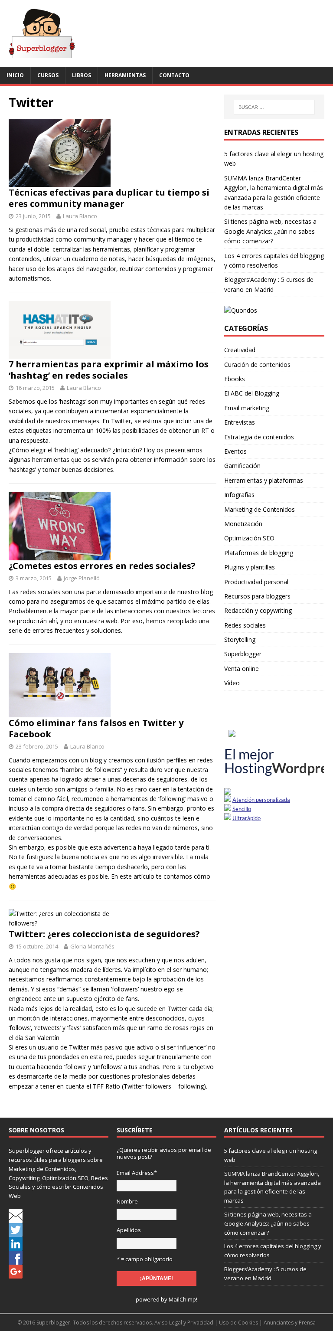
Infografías (239, 495)
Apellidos (129, 1230)
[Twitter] (16, 1232)
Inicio (15, 75)
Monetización (243, 524)
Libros (81, 75)
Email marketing (246, 408)
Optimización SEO (249, 538)
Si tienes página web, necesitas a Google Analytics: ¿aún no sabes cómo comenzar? (270, 231)
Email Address (137, 1173)
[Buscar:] (274, 107)
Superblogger (242, 654)
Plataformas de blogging (258, 553)
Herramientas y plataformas (263, 480)
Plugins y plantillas (249, 567)
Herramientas (125, 75)
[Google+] (16, 1274)
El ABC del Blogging (251, 393)
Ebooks (234, 379)
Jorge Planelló (82, 578)
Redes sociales (245, 625)
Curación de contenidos (257, 364)
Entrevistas (239, 422)
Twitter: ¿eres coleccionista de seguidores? (104, 934)
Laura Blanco (80, 216)
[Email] (16, 1218)
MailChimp (182, 1299)
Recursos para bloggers (257, 596)
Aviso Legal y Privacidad (183, 1322)
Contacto (174, 75)
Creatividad (239, 350)
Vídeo (232, 683)
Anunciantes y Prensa (290, 1322)
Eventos (235, 451)
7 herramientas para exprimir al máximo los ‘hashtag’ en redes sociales (109, 369)
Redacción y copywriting (258, 610)
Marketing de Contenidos (259, 509)
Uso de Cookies (238, 1322)
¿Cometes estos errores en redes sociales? (102, 566)
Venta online (241, 668)
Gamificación (242, 465)
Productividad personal (256, 582)
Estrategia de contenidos (259, 437)
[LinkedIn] (16, 1246)
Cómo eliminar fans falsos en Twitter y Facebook (96, 728)
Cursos (48, 75)
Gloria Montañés (92, 946)
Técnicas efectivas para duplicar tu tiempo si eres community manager (109, 197)
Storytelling (239, 639)
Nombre (127, 1201)
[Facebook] (16, 1260)
